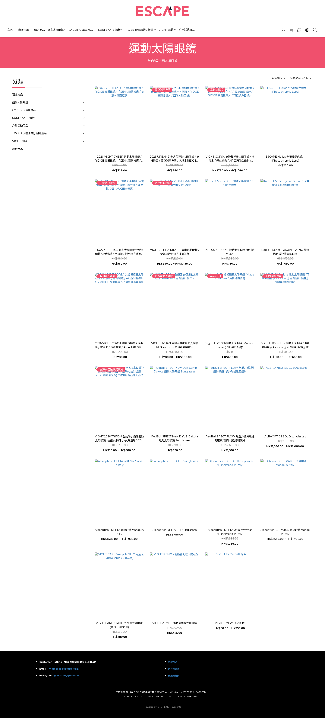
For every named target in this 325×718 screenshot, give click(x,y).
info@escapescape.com (63, 668)
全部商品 (153, 60)
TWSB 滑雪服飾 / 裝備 (139, 29)
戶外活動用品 (187, 29)
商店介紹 (23, 29)
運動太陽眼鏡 (56, 29)
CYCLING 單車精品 (81, 29)
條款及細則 (173, 675)
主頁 (10, 29)
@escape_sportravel (67, 675)
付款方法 (172, 662)
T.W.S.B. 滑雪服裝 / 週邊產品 (29, 133)
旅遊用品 (17, 149)
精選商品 (39, 29)
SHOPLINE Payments (169, 706)
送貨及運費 (173, 668)
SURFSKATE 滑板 (109, 29)
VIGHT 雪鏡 (166, 29)
